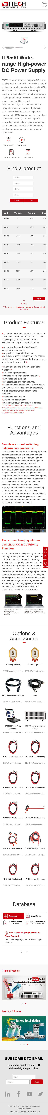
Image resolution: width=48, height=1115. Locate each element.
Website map (23, 1106)
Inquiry (45, 559)
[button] (22, 1003)
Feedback (12, 1106)
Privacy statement (24, 1109)
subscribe (37, 1082)
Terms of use (34, 1106)
